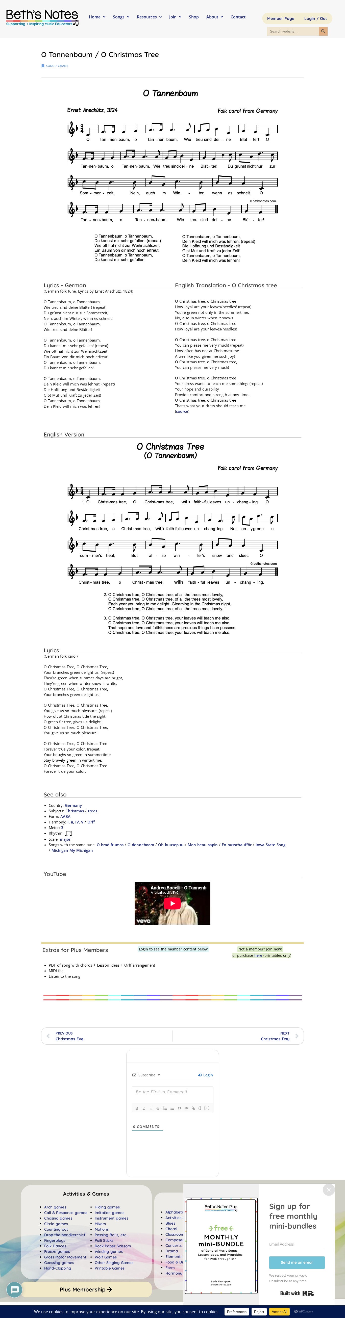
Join (173, 17)
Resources (147, 17)
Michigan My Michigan (72, 850)
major (65, 839)
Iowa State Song (270, 844)
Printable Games (110, 1268)
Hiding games (107, 1207)
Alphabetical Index (182, 1212)
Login (207, 1075)
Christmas (74, 810)
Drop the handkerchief (64, 1234)
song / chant (57, 66)
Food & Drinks (177, 1262)
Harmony (173, 1273)
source (182, 411)
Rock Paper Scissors (113, 1246)
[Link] (193, 1108)
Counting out (56, 1229)
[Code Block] (186, 1108)
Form (170, 1267)
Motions (102, 1229)
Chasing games (58, 1218)
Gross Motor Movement (65, 1257)
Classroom (174, 1234)
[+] (207, 1108)
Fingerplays (54, 1240)
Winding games (109, 1251)
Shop (194, 17)
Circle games (56, 1223)
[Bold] (136, 1108)
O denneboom (141, 844)
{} (200, 1108)
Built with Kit (297, 1293)
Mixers (100, 1223)
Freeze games (57, 1251)
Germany (73, 805)
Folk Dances (55, 1246)
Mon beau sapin (203, 844)
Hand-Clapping (57, 1268)
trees (92, 810)
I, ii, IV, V (75, 821)
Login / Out (315, 18)
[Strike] (158, 1108)
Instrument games (111, 1218)
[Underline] (151, 1108)
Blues (170, 1223)
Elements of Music (182, 1256)
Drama (171, 1251)
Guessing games (59, 1262)
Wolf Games (106, 1257)
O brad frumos (110, 844)
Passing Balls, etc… (112, 1234)
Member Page (280, 18)
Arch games (55, 1207)
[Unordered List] (172, 1108)
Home (95, 17)
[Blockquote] (179, 1108)
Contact (238, 17)
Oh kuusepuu (171, 844)
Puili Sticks (104, 1240)
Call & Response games (65, 1212)
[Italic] (143, 1108)
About (212, 17)
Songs (119, 17)
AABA (65, 816)
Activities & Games (182, 1217)
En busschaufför (237, 844)
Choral (171, 1228)
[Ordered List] (165, 1108)
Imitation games (109, 1212)
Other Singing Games (114, 1262)
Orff (91, 821)
